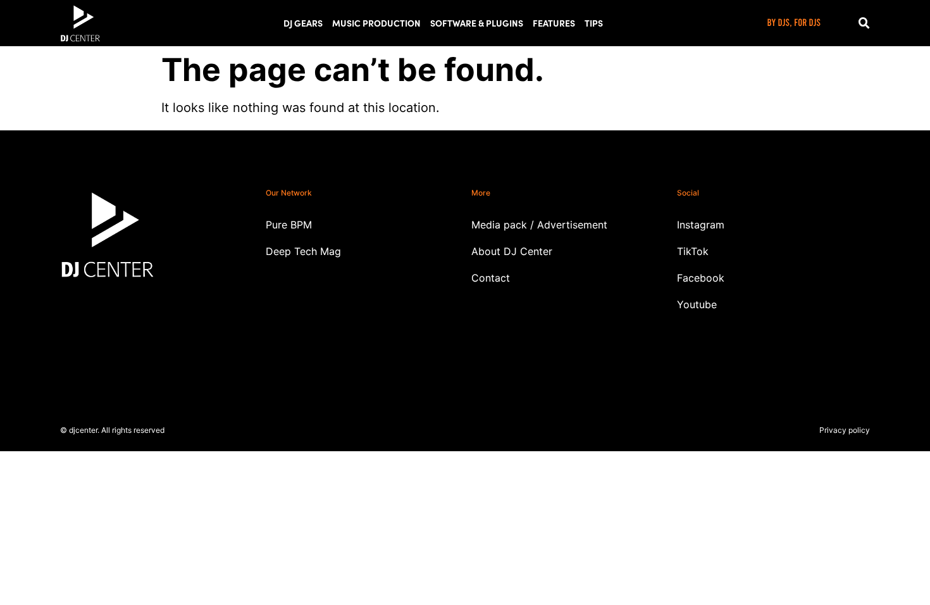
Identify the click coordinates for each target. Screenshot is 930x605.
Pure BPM (289, 224)
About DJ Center (511, 251)
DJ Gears (303, 22)
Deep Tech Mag (303, 251)
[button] (864, 23)
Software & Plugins (476, 22)
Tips (594, 22)
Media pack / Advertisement (539, 224)
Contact (490, 277)
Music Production (376, 22)
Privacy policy (844, 430)
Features (554, 22)
